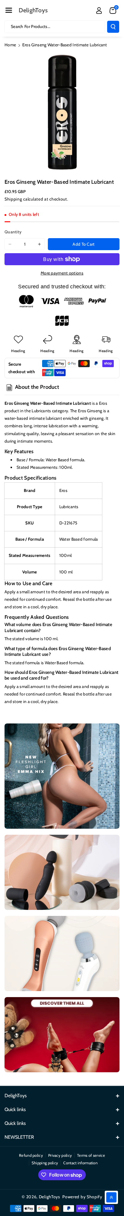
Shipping (13, 199)
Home (10, 45)
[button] (8, 10)
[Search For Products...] (113, 27)
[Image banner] (62, 776)
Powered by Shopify (82, 1196)
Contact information (80, 1162)
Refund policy (31, 1155)
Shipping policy (45, 1162)
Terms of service (91, 1155)
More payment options (62, 273)
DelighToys (49, 1196)
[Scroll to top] (111, 1197)
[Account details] (99, 10)
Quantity (13, 232)
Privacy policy (60, 1155)
